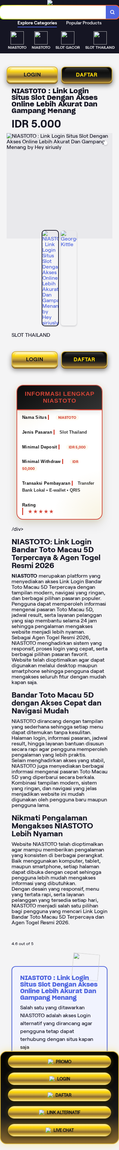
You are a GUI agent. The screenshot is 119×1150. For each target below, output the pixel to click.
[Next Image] (107, 186)
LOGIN (32, 74)
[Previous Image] (12, 186)
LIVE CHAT (64, 1129)
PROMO (63, 1063)
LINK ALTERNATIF (63, 1112)
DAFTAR (87, 74)
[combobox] (53, 12)
